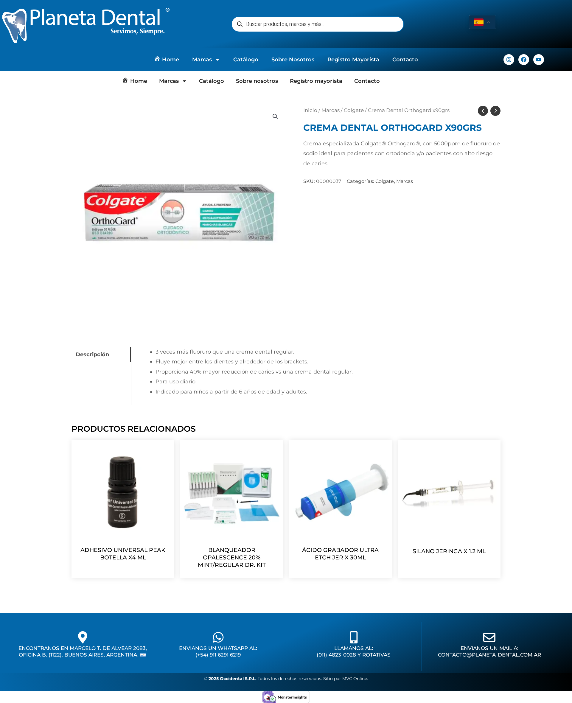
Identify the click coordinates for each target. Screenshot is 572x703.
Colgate (354, 110)
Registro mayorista (353, 59)
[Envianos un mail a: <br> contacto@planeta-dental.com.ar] (489, 637)
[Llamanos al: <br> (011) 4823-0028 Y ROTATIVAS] (354, 637)
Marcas (202, 59)
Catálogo (245, 59)
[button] (275, 116)
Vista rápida (123, 536)
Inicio (310, 110)
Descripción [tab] (92, 354)
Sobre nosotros (292, 59)
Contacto (405, 59)
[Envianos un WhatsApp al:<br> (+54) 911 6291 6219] (218, 637)
